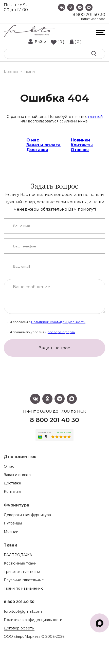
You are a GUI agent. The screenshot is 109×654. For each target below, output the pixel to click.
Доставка (37, 149)
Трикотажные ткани (22, 571)
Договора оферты (60, 332)
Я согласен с (47, 322)
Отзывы (80, 149)
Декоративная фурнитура (27, 515)
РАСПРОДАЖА (18, 555)
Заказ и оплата (43, 144)
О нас (32, 140)
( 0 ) (60, 42)
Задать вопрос (92, 19)
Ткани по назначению (24, 588)
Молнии (11, 531)
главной (95, 116)
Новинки (80, 140)
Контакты (82, 144)
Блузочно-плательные (24, 580)
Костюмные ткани (20, 563)
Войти (40, 42)
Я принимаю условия (42, 332)
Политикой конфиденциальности (58, 322)
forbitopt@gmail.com (23, 611)
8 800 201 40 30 (88, 14)
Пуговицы (13, 523)
